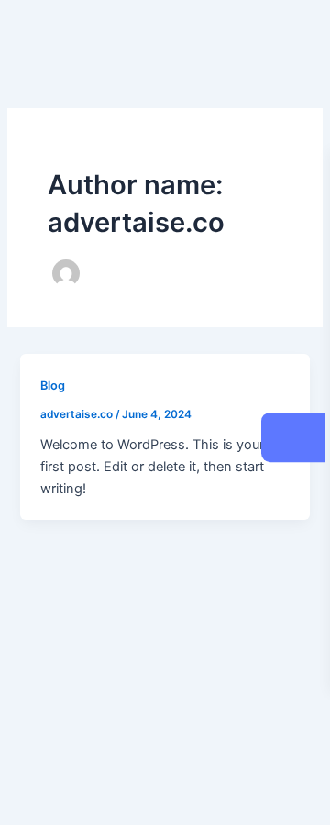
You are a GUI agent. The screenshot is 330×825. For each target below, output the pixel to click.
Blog (52, 385)
